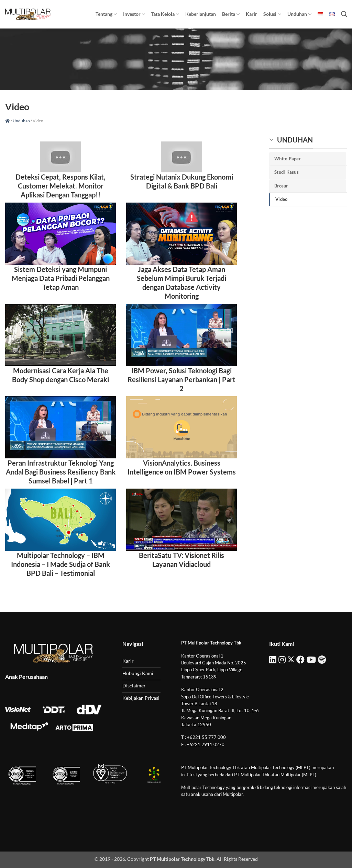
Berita (228, 14)
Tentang (104, 14)
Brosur (281, 186)
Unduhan (297, 14)
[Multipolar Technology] (28, 14)
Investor (132, 14)
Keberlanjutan (200, 14)
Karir (251, 14)
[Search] (344, 14)
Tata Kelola (163, 14)
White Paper (287, 158)
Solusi (269, 14)
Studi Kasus (286, 172)
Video (281, 199)
